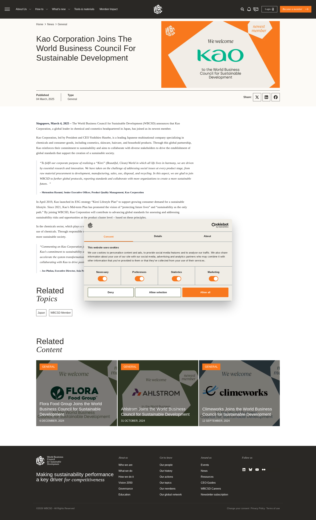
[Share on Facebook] (276, 97)
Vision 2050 (125, 482)
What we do (125, 470)
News (50, 24)
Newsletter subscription (214, 494)
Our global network (171, 494)
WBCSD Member (61, 312)
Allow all (205, 292)
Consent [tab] (109, 236)
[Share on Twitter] (257, 97)
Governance (125, 488)
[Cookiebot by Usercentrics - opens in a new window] (214, 225)
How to (39, 9)
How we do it (126, 476)
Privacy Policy (258, 508)
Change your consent (238, 508)
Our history (166, 470)
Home (39, 24)
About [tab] (207, 236)
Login (268, 9)
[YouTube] (257, 470)
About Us (21, 9)
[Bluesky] (250, 470)
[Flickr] (264, 470)
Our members (167, 488)
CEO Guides (208, 482)
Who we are (125, 465)
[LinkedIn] (244, 470)
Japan (41, 312)
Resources (207, 476)
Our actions (166, 476)
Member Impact (109, 9)
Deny (111, 292)
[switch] (139, 278)
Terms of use (273, 508)
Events (205, 465)
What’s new (59, 9)
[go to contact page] (255, 9)
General (62, 24)
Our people (166, 465)
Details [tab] (158, 236)
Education (124, 494)
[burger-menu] (7, 9)
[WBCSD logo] (158, 9)
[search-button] (242, 9)
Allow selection (158, 292)
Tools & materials (84, 9)
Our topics (165, 482)
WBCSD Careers (211, 488)
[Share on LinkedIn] (266, 97)
